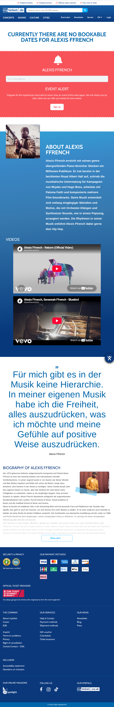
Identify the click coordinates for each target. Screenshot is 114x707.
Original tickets (26, 3)
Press (79, 625)
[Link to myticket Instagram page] (48, 689)
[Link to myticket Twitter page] (56, 689)
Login (108, 17)
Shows (22, 17)
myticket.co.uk (94, 689)
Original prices (45, 3)
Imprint (6, 632)
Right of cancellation (12, 643)
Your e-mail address (16, 79)
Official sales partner (67, 3)
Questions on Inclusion (13, 669)
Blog (79, 622)
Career (6, 622)
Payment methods (48, 622)
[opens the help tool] (109, 358)
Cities (46, 17)
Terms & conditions (12, 635)
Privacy (6, 639)
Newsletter (78, 17)
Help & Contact (47, 618)
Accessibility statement (13, 666)
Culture (34, 17)
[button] (57, 107)
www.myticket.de (13, 10)
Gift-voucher (46, 632)
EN (99, 17)
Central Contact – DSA (13, 646)
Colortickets (45, 635)
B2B (5, 625)
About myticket (10, 618)
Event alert (65, 17)
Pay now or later (90, 3)
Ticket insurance (47, 639)
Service (90, 17)
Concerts (8, 17)
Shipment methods (49, 625)
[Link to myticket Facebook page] (41, 689)
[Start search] (85, 10)
